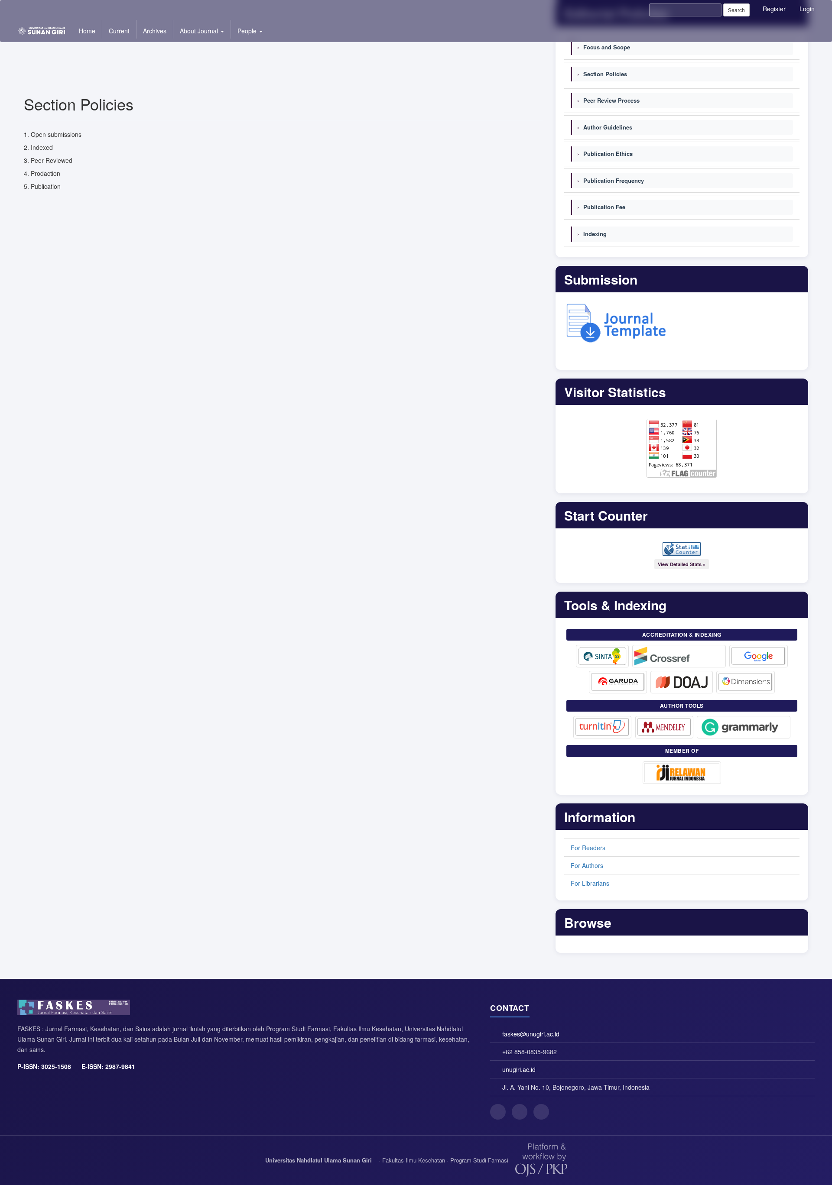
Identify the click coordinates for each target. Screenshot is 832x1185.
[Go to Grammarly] (743, 727)
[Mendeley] (664, 727)
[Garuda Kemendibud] (618, 682)
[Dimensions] (745, 682)
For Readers (588, 847)
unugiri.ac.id (519, 1069)
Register (774, 8)
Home (87, 30)
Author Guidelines (604, 127)
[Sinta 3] (602, 656)
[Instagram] (519, 1112)
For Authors (587, 865)
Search (736, 9)
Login (807, 8)
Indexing (592, 234)
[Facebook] (498, 1112)
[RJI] (682, 772)
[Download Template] (616, 321)
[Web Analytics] (682, 549)
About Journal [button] (200, 30)
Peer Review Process (608, 100)
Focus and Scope (603, 47)
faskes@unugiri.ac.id (530, 1034)
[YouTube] (541, 1112)
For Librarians (590, 883)
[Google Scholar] (758, 656)
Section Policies (602, 74)
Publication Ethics (605, 153)
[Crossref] (679, 656)
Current (119, 30)
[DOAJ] (681, 682)
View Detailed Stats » (681, 564)
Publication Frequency (610, 180)
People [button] (247, 30)
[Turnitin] (602, 727)
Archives (154, 30)
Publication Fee (601, 207)
